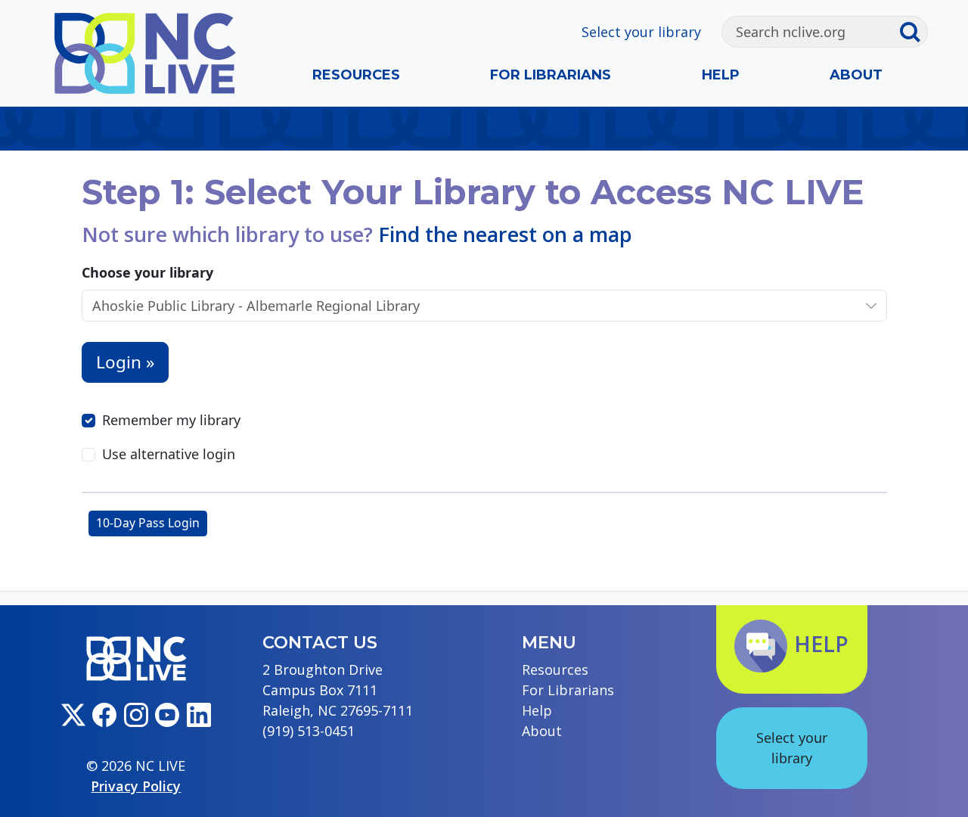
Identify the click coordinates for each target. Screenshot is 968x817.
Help (721, 75)
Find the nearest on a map (505, 234)
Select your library (641, 32)
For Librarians (550, 75)
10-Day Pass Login (148, 522)
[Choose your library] (871, 306)
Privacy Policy (136, 786)
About (856, 75)
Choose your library (147, 272)
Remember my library (171, 420)
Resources (356, 75)
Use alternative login (168, 454)
